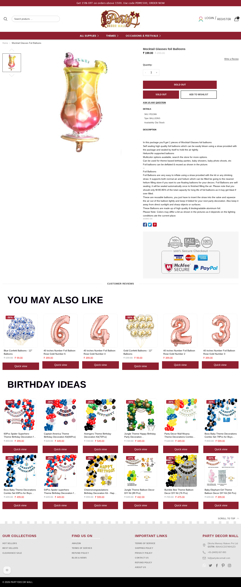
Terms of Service (82, 548)
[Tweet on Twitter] (150, 225)
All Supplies (88, 35)
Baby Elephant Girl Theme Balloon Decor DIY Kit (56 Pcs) (220, 491)
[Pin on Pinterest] (155, 225)
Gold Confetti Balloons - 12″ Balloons (137, 352)
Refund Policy (143, 562)
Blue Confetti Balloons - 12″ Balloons (18, 352)
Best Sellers (10, 548)
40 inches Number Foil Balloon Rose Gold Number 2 (179, 352)
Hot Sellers (9, 543)
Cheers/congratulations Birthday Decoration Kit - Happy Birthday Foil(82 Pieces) (100, 491)
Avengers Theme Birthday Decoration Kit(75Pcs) (97, 435)
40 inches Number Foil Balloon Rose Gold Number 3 (219, 352)
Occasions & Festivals (142, 35)
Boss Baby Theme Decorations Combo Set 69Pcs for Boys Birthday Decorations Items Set (20, 491)
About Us (140, 567)
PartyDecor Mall (22, 582)
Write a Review (231, 59)
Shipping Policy (144, 548)
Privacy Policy (143, 553)
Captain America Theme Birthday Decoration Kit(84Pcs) (60, 435)
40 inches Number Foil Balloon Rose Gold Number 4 (99, 352)
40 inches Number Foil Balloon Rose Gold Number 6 (59, 352)
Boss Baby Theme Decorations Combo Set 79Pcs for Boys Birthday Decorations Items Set (221, 435)
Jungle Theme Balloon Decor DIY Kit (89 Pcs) (139, 491)
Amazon (76, 543)
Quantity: (147, 65)
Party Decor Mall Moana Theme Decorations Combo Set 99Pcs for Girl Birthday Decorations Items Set (178, 435)
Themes (111, 35)
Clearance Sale (12, 553)
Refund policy (80, 553)
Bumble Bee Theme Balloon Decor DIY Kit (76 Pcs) (178, 491)
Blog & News (79, 558)
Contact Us (142, 558)
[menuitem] (89, 35)
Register (224, 19)
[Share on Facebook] (145, 225)
